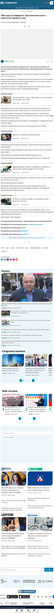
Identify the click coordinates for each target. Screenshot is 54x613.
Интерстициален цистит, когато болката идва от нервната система (38, 547)
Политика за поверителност (14, 603)
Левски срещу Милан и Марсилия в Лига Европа (39, 499)
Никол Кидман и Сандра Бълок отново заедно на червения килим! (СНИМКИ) (12, 535)
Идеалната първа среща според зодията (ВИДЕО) (13, 555)
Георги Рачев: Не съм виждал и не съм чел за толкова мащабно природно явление (14, 409)
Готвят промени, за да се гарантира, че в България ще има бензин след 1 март (32, 98)
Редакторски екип (9, 61)
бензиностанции (19, 247)
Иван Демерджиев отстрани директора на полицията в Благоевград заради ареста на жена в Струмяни (27, 304)
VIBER (23, 227)
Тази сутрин (29, 11)
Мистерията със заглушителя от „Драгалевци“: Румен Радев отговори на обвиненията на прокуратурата (31, 311)
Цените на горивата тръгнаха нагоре (26, 135)
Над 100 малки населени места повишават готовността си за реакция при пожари (30, 321)
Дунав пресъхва (19, 7)
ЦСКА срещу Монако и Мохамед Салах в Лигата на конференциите (40, 507)
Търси (49, 569)
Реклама (7, 602)
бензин (7, 247)
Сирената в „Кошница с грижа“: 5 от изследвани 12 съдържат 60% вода (22, 335)
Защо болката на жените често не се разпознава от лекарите (39, 555)
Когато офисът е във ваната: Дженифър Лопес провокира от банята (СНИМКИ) (13, 547)
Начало (24, 11)
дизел (26, 247)
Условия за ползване (42, 603)
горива (12, 247)
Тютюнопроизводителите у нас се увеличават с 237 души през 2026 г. (11, 509)
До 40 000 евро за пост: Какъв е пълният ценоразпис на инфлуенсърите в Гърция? (12, 490)
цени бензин (45, 247)
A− (48, 61)
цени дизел (4, 251)
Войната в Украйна (29, 7)
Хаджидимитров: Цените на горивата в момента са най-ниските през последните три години (31, 168)
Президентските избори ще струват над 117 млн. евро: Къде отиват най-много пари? (26, 329)
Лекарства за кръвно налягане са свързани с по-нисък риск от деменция (40, 535)
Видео (36, 7)
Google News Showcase (35, 224)
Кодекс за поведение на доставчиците (28, 603)
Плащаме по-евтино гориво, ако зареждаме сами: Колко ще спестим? (31, 200)
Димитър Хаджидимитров (35, 247)
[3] (45, 3)
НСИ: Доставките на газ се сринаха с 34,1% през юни (10, 369)
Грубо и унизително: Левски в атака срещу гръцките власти (38, 489)
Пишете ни (51, 603)
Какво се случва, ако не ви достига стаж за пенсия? (13, 501)
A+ (52, 61)
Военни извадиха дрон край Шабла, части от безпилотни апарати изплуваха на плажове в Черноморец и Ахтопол (26, 341)
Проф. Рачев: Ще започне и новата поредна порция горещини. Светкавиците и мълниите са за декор (37, 409)
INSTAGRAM (24, 231)
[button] (20, 380)
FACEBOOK (25, 234)
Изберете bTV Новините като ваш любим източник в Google (28, 237)
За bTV (2, 603)
